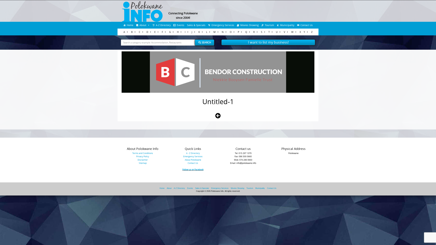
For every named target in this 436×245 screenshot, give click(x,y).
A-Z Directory (163, 25)
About (142, 25)
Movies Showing (249, 25)
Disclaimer (143, 159)
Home (130, 25)
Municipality (287, 25)
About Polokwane (193, 159)
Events (180, 25)
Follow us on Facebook (193, 169)
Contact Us (306, 25)
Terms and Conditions (142, 153)
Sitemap (143, 163)
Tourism (269, 25)
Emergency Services (223, 25)
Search (206, 42)
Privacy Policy (142, 156)
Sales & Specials (196, 25)
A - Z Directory (193, 153)
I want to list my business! (268, 42)
